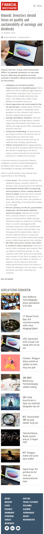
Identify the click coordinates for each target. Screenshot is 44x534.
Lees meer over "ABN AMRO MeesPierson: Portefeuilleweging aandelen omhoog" (22, 382)
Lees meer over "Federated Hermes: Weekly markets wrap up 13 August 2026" (22, 437)
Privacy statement (30, 502)
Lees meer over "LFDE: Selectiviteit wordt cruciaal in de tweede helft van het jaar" (22, 343)
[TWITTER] (7, 528)
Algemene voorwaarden (28, 511)
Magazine (8, 502)
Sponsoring (9, 516)
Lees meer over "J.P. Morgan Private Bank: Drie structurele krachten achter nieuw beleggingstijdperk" (22, 322)
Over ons (26, 499)
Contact (8, 520)
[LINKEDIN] (12, 528)
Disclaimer (27, 506)
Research (8, 509)
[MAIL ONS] (18, 528)
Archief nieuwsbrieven (29, 518)
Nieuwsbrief (9, 523)
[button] (37, 6)
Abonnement (9, 513)
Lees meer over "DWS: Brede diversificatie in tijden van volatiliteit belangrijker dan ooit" (22, 401)
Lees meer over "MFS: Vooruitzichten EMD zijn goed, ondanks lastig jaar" (22, 420)
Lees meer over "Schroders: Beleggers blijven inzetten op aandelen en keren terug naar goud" (22, 362)
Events (7, 506)
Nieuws (7, 499)
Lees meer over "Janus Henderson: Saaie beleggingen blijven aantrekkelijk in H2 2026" (22, 301)
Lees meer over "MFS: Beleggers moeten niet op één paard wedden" (22, 455)
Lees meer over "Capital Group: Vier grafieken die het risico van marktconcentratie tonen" (22, 475)
